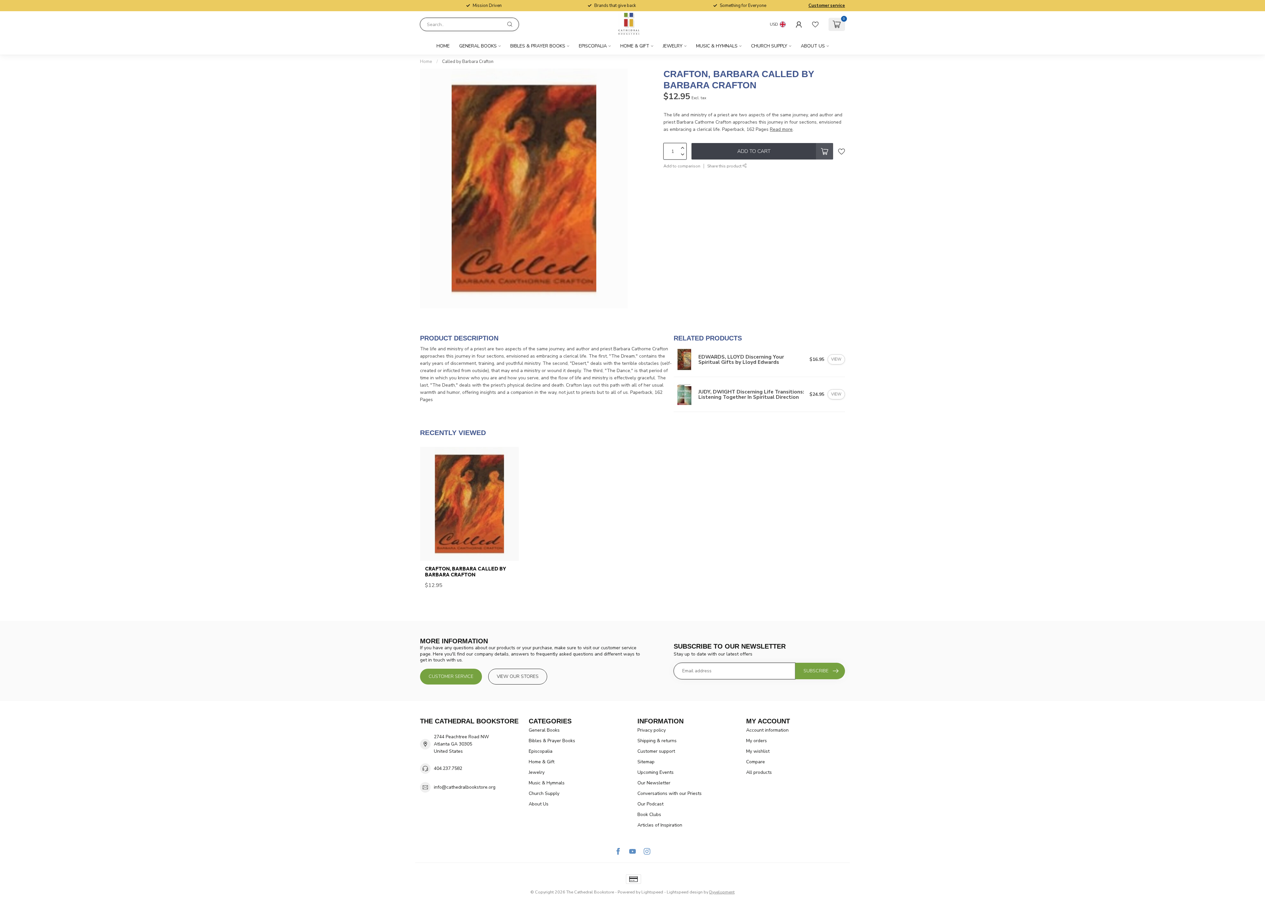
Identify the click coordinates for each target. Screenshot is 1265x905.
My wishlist (758, 751)
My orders (756, 741)
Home (443, 46)
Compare (755, 762)
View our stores (518, 676)
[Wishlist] (815, 24)
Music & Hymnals (717, 46)
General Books (478, 46)
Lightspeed (652, 892)
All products (759, 772)
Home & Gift (634, 46)
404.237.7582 (448, 768)
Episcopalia (593, 46)
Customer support (656, 751)
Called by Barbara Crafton (467, 62)
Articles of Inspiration (659, 825)
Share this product (725, 166)
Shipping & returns (657, 741)
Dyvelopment (722, 892)
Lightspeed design (685, 892)
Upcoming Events (655, 772)
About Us (813, 46)
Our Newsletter (653, 783)
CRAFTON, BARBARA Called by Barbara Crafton (465, 572)
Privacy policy (651, 730)
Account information (767, 730)
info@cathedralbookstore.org (464, 787)
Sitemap (646, 762)
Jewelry (673, 46)
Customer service (826, 6)
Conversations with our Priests (669, 793)
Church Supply (769, 46)
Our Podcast (650, 804)
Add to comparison (681, 166)
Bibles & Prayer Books (537, 46)
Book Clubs (649, 814)
